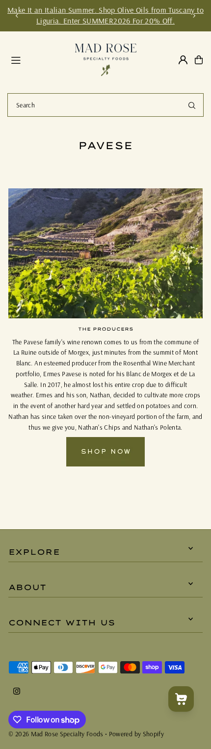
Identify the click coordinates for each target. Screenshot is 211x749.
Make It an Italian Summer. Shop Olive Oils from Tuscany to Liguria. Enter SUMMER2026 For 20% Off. (105, 15)
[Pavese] (105, 464)
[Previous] (17, 16)
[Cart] (199, 59)
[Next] (194, 16)
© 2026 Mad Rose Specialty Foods (56, 733)
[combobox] (105, 105)
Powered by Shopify (136, 733)
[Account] (183, 59)
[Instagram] (16, 692)
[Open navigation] (38, 59)
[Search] (192, 105)
